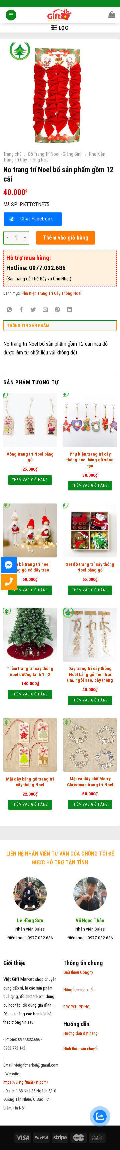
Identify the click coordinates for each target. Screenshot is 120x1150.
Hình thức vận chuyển (81, 1048)
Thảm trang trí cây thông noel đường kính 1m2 (30, 671)
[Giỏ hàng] (111, 14)
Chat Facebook (36, 219)
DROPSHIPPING (76, 1006)
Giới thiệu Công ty (78, 972)
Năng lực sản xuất (78, 989)
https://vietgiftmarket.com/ (25, 1082)
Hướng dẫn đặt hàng (80, 1033)
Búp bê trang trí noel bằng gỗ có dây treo (30, 567)
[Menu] (11, 15)
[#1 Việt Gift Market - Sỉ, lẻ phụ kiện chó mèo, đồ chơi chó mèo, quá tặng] (60, 15)
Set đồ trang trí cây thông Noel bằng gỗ (90, 567)
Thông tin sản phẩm (28, 325)
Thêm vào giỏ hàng (65, 237)
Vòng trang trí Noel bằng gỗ (30, 457)
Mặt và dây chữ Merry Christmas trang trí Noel (90, 781)
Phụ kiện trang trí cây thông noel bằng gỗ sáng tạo (90, 459)
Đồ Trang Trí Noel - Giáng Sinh (55, 154)
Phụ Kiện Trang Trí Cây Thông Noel (51, 293)
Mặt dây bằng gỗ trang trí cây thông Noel (30, 782)
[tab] (60, 327)
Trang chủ (12, 154)
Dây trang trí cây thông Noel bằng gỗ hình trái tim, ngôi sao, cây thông (90, 674)
